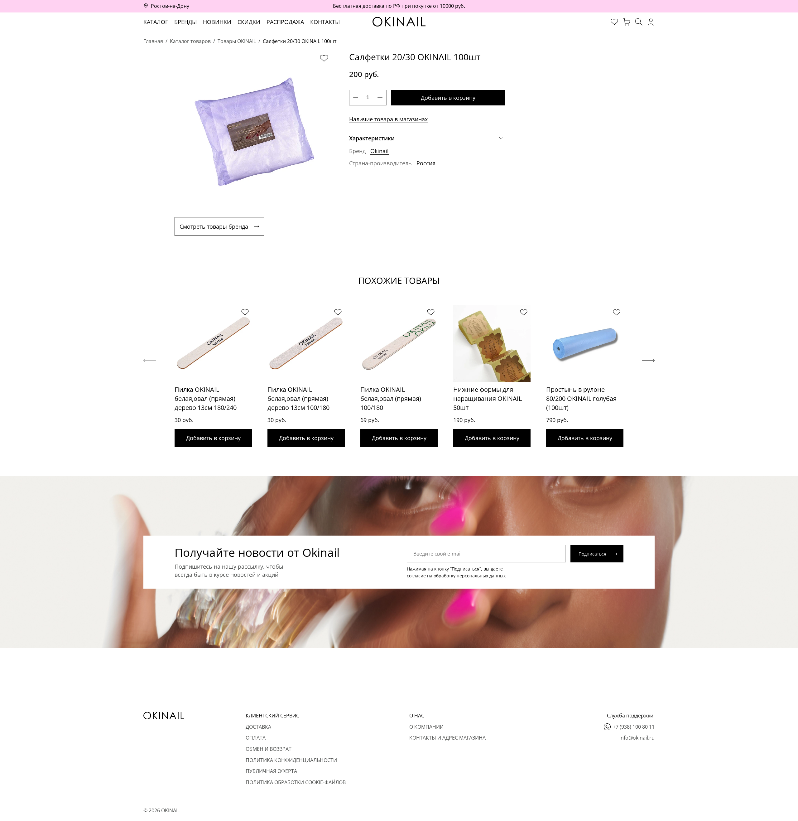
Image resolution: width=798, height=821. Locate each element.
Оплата (256, 737)
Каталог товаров (190, 41)
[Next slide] (648, 360)
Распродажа (285, 22)
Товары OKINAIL (237, 41)
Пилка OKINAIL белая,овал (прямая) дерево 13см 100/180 (298, 398)
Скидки (249, 22)
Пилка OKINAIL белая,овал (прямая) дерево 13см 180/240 (206, 398)
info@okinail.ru (637, 737)
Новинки (217, 22)
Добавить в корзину (448, 97)
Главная (153, 41)
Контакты (325, 22)
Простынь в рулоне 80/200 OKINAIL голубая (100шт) (581, 398)
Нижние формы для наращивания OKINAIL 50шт (487, 398)
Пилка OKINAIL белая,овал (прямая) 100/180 (390, 398)
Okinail (379, 151)
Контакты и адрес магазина (447, 737)
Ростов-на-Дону (170, 5)
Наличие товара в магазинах (388, 119)
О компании (426, 726)
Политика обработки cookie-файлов (296, 782)
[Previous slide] (149, 360)
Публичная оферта (271, 771)
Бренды (185, 22)
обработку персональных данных (470, 576)
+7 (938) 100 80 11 (634, 726)
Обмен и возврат (268, 749)
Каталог (155, 22)
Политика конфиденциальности (291, 760)
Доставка (258, 726)
